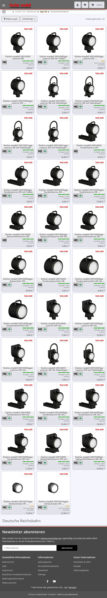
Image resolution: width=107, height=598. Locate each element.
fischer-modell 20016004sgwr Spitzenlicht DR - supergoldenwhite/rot (18, 280)
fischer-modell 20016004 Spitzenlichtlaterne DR (17, 235)
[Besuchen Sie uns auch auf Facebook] (47, 581)
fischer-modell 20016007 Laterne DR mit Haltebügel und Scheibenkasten (53, 369)
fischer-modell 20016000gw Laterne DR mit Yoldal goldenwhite (53, 57)
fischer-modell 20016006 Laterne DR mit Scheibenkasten (53, 324)
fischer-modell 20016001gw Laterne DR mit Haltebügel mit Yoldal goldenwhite (89, 102)
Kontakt (77, 566)
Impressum (7, 570)
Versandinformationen (48, 566)
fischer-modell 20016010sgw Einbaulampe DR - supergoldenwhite (18, 502)
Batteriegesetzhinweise (13, 578)
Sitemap (42, 574)
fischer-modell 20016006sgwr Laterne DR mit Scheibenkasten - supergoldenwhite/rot (18, 369)
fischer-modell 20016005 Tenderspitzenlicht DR (53, 280)
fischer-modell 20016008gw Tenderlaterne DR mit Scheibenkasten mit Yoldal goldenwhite (53, 414)
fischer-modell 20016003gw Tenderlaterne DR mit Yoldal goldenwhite (18, 191)
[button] (77, 4)
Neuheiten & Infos (82, 562)
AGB (4, 566)
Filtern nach (11, 19)
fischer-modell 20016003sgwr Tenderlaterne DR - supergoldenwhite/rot (89, 191)
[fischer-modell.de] (19, 5)
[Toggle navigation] (3, 3)
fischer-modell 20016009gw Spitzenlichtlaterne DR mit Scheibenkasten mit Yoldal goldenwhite (89, 458)
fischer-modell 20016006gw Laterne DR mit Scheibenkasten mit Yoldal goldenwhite (89, 324)
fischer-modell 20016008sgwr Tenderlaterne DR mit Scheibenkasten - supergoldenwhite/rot (18, 458)
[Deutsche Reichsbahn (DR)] (45, 62)
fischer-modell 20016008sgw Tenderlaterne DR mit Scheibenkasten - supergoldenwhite (89, 414)
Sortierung (27, 19)
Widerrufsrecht (9, 582)
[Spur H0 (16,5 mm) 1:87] (5, 62)
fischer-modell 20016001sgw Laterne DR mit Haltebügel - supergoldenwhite (18, 146)
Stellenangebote (81, 570)
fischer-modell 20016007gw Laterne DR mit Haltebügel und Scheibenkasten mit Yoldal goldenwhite (89, 369)
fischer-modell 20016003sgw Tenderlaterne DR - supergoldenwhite (53, 191)
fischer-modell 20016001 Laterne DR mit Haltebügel (53, 102)
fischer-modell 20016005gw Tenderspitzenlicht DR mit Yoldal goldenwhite (89, 280)
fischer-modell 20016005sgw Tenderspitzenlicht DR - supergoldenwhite (18, 324)
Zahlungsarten (45, 562)
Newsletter (43, 570)
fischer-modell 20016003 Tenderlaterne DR (89, 146)
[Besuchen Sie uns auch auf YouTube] (54, 581)
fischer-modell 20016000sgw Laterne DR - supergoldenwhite (89, 57)
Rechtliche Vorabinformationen (16, 574)
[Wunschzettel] (85, 4)
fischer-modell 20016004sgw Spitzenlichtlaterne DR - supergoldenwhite (89, 235)
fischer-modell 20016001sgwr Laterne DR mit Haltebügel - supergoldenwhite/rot (53, 146)
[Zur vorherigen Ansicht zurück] (4, 11)
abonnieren (67, 548)
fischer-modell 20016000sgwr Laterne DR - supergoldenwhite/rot (18, 102)
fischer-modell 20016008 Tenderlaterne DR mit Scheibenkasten (17, 414)
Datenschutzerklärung (51, 538)
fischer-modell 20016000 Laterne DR (17, 57)
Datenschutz (8, 562)
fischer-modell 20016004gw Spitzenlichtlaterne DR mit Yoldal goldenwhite (53, 235)
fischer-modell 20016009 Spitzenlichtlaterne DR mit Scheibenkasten (53, 458)
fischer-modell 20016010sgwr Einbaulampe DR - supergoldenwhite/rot (53, 502)
